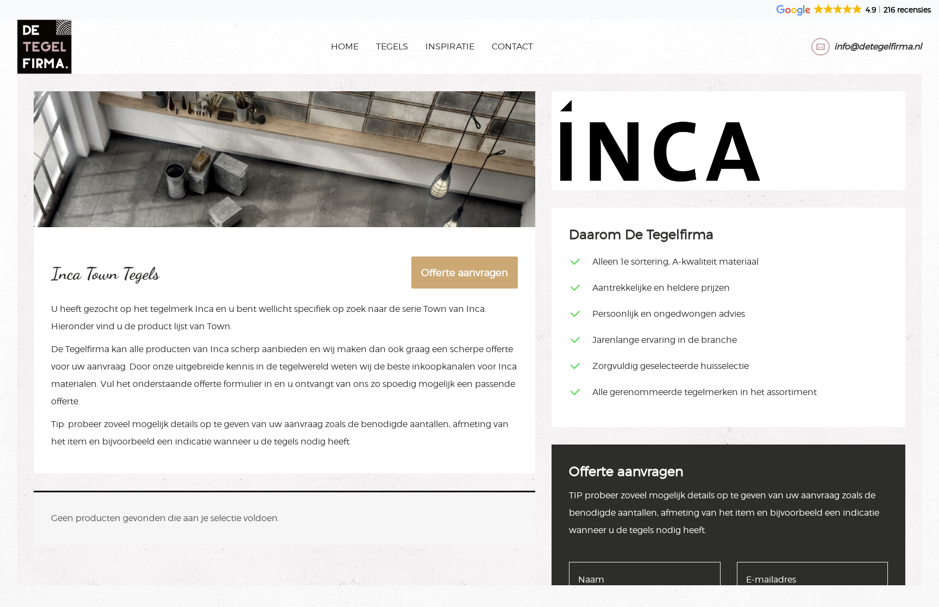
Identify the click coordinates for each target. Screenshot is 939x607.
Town (435, 309)
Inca (204, 309)
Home (345, 46)
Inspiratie (449, 46)
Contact (512, 46)
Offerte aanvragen (464, 272)
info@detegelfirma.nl (878, 46)
